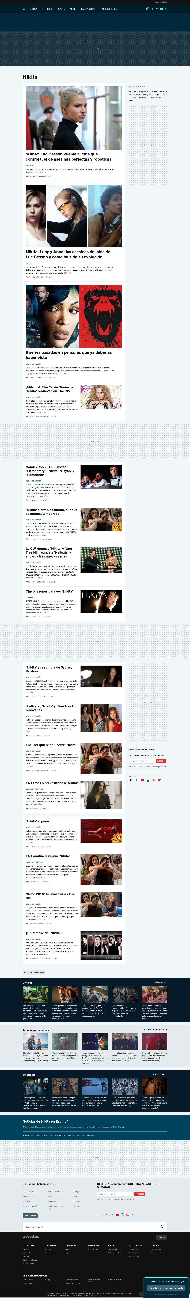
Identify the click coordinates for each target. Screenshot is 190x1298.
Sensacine (69, 1249)
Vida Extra (48, 1253)
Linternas (76, 1206)
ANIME (73, 9)
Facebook (152, 8)
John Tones (36, 176)
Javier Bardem (154, 91)
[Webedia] (161, 2)
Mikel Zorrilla (37, 378)
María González (38, 582)
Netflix (131, 101)
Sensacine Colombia (73, 1283)
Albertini (36, 539)
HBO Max (90, 1136)
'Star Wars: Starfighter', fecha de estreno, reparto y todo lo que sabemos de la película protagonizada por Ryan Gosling (35, 1057)
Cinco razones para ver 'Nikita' (49, 591)
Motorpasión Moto (114, 1253)
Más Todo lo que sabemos (154, 1030)
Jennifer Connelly (142, 94)
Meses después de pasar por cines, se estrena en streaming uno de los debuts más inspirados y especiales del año (64, 1102)
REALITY (61, 9)
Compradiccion (134, 1256)
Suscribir (161, 761)
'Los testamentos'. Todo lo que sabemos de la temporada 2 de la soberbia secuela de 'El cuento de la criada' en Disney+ (124, 1057)
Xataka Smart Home (30, 1260)
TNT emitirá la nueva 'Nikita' (48, 856)
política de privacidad (158, 766)
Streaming (29, 1074)
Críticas (29, 166)
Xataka (25, 1249)
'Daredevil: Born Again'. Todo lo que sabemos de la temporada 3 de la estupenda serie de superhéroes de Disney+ (154, 1057)
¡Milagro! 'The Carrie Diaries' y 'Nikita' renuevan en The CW (49, 389)
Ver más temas (30, 1216)
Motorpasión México (115, 1280)
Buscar (162, 1227)
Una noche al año (139, 98)
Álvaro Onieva (38, 770)
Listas (28, 264)
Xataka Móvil (27, 1253)
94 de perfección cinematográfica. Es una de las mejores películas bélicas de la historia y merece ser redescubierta (124, 1011)
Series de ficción (33, 364)
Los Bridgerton (157, 94)
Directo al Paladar (93, 1249)
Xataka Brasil (27, 1283)
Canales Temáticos (34, 789)
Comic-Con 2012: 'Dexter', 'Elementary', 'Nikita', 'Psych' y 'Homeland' (50, 471)
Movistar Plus (28, 1196)
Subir (159, 1237)
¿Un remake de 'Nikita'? (44, 933)
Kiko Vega (36, 277)
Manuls (34, 500)
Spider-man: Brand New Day (57, 1207)
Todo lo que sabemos (36, 1030)
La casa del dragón (30, 1206)
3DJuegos (48, 1249)
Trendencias (133, 1249)
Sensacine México (72, 1280)
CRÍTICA (33, 9)
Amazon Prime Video (57, 1136)
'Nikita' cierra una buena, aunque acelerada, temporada (52, 512)
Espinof (68, 1253)
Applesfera (27, 1256)
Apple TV (71, 1136)
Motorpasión (112, 1249)
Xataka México (28, 1280)
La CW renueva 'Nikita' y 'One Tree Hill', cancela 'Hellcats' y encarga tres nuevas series (49, 552)
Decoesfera (133, 1253)
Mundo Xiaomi (28, 1264)
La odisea (80, 1136)
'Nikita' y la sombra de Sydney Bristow (49, 669)
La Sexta (29, 598)
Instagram (147, 8)
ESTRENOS (47, 9)
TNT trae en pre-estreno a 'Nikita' (52, 783)
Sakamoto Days (155, 98)
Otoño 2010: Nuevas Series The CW (50, 896)
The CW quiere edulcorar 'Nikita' (51, 745)
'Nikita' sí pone (37, 821)
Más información (95, 1295)
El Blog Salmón (156, 1249)
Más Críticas (160, 982)
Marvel (131, 91)
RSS (154, 780)
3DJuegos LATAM (50, 1280)
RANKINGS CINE (88, 9)
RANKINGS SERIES (109, 9)
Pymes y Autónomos (158, 1253)
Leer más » (41, 172)
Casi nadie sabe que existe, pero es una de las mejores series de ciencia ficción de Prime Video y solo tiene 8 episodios (94, 1102)
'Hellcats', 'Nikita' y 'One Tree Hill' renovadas (52, 708)
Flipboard (156, 8)
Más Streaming (159, 1074)
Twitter (165, 8)
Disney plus (77, 1191)
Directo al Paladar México (93, 1281)
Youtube (161, 8)
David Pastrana (37, 416)
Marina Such (37, 697)
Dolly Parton (141, 91)
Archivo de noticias (35, 972)
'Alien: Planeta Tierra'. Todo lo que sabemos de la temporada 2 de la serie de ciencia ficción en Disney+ (64, 1057)
